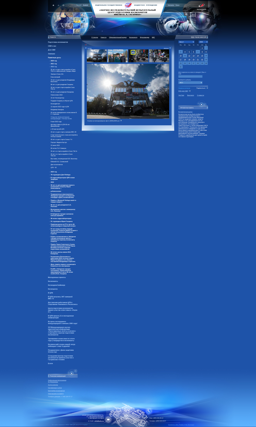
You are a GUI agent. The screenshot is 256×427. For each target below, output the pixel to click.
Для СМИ (51, 50)
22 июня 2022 (55, 145)
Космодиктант (55, 103)
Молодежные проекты (57, 277)
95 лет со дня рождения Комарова (62, 92)
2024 (52, 182)
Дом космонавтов (57, 164)
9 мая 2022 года (56, 121)
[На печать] (63, 5)
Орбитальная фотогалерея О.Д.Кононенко (57, 381)
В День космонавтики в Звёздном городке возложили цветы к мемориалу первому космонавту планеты (63, 239)
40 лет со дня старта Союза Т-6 (61, 139)
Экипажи (51, 54)
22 (202, 59)
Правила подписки (184, 88)
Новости (103, 37)
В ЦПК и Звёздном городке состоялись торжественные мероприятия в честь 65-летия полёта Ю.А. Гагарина (62, 271)
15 (202, 56)
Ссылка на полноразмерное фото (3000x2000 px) (103, 121)
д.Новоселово (56, 191)
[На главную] (128, 9)
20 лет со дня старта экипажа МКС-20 (63, 132)
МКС (153, 37)
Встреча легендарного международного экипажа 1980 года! (62, 322)
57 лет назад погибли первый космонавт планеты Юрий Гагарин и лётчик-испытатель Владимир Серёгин (64, 231)
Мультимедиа (144, 37)
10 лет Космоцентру (57, 98)
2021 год (54, 63)
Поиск (177, 5)
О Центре (94, 37)
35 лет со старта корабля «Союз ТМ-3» (64, 151)
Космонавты (53, 281)
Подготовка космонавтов (58, 42)
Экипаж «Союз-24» (57, 74)
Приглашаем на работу (56, 393)
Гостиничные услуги (55, 388)
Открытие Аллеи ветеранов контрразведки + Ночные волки (61, 117)
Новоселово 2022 (57, 95)
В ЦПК (50, 293)
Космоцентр (52, 289)
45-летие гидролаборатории (61, 218)
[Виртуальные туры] (128, 426)
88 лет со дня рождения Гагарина (62, 84)
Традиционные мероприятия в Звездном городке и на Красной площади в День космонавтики (62, 195)
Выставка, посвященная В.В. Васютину (64, 158)
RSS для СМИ (183, 91)
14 (198, 56)
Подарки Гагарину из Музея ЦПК (62, 101)
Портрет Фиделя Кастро (59, 142)
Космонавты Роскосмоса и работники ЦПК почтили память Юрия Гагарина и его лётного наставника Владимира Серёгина (63, 259)
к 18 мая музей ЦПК (57, 129)
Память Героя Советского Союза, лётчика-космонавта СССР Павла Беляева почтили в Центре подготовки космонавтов (63, 247)
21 (198, 59)
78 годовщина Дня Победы (60, 174)
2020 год (54, 61)
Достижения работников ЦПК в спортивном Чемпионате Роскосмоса (62, 303)
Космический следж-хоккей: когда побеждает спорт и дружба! (61, 345)
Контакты (171, 5)
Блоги (50, 363)
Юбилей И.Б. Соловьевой (59, 161)
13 (194, 56)
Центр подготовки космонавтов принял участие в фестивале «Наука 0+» (62, 310)
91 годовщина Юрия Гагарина (62, 221)
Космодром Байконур (56, 285)
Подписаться (200, 88)
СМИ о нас (52, 46)
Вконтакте (190, 95)
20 (194, 59)
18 (185, 59)
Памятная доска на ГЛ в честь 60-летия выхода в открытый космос (63, 225)
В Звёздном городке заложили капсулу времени (62, 214)
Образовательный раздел (118, 37)
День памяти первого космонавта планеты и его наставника (63, 265)
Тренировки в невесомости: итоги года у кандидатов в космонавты (61, 339)
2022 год (54, 66)
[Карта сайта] (58, 5)
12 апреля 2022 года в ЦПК (60, 106)
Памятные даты (54, 58)
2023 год (54, 172)
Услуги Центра (53, 385)
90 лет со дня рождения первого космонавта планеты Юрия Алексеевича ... (63, 186)
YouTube (181, 95)
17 (181, 59)
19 (189, 59)
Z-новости (200, 95)
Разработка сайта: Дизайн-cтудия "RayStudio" (181, 424)
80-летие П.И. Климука (58, 148)
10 (181, 56)
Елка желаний (55, 77)
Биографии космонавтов (56, 391)
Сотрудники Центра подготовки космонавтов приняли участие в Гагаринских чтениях (60, 358)
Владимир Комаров (57, 109)
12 (189, 56)
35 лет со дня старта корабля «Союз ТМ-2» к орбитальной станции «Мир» (63, 70)
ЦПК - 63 (54, 167)
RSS (192, 37)
